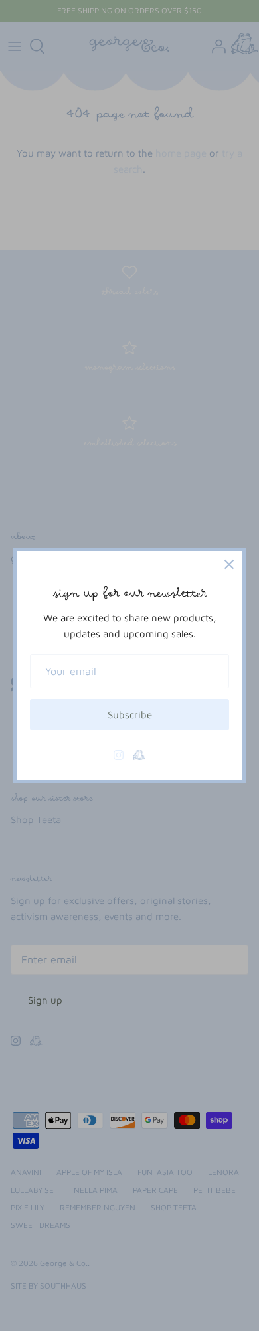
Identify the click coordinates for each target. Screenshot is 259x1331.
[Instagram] (119, 755)
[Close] (229, 564)
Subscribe (130, 714)
